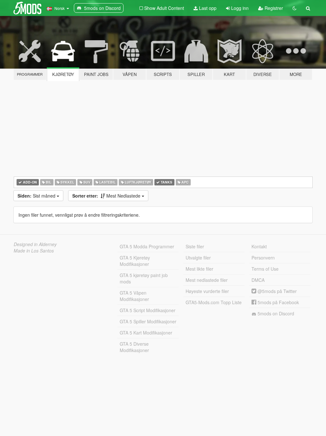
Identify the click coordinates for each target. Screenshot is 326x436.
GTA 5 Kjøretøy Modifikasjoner (135, 260)
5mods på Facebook (277, 302)
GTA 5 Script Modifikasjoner (147, 310)
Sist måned (37, 195)
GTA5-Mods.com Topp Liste (214, 302)
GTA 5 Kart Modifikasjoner (146, 332)
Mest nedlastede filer (207, 280)
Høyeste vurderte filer (207, 291)
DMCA (258, 280)
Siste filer (195, 246)
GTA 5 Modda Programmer (147, 246)
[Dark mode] (294, 8)
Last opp (207, 8)
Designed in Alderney (35, 244)
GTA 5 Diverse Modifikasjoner (134, 347)
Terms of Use (265, 269)
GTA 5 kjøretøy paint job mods (144, 278)
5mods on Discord (275, 313)
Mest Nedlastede (107, 195)
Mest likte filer (199, 269)
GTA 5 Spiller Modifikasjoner (148, 321)
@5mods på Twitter (276, 291)
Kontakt (259, 246)
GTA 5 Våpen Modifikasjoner (134, 295)
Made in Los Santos (34, 250)
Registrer (273, 8)
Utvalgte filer (198, 257)
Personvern (263, 257)
